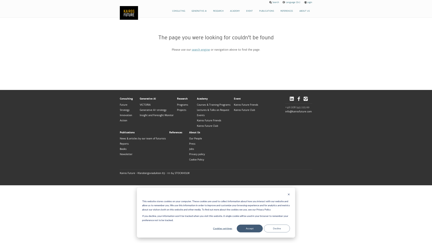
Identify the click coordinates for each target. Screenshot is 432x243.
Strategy (125, 110)
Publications (127, 132)
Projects (181, 110)
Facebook (299, 99)
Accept (250, 228)
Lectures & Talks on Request (213, 110)
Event (237, 98)
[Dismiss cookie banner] (289, 195)
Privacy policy (197, 154)
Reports (124, 143)
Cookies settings (222, 228)
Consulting (126, 98)
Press (192, 143)
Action (123, 120)
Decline (277, 228)
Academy (202, 98)
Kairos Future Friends (209, 120)
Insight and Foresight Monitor (157, 115)
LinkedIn (292, 99)
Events (201, 115)
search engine (201, 49)
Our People (195, 138)
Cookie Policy (196, 159)
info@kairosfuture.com (298, 111)
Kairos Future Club (207, 125)
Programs (182, 104)
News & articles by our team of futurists (143, 138)
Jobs (191, 149)
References (175, 132)
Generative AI (148, 98)
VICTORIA (145, 104)
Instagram (306, 99)
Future (123, 104)
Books (123, 149)
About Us (194, 132)
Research (182, 98)
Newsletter (126, 154)
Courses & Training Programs (214, 104)
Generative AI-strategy (153, 110)
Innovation (126, 115)
